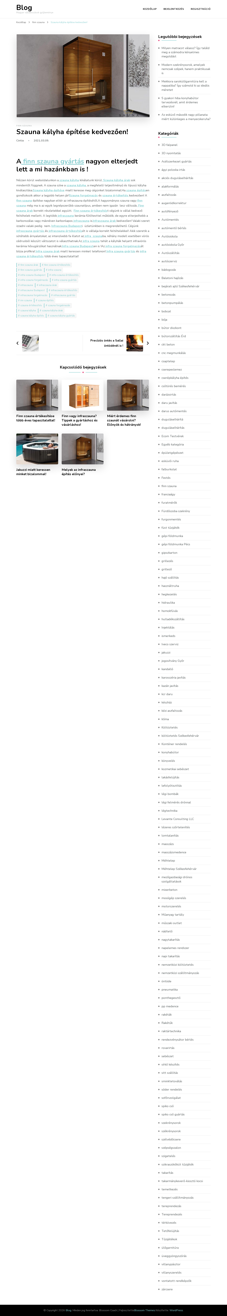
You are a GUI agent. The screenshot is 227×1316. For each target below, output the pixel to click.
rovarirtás (168, 1048)
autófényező (170, 211)
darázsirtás (169, 395)
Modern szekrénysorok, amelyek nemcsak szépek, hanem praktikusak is (186, 69)
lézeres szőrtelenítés (176, 827)
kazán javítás (170, 686)
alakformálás (170, 186)
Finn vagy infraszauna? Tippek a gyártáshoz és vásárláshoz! (80, 420)
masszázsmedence (174, 852)
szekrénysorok (171, 1123)
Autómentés (170, 220)
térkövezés (169, 1223)
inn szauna (26, 300)
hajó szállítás (170, 578)
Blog (24, 7)
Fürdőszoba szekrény (176, 511)
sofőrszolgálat (171, 1098)
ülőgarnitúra (170, 1248)
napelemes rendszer (175, 948)
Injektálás (168, 627)
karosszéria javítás (174, 678)
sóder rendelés (172, 1090)
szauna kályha (28, 310)
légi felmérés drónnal (176, 802)
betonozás (168, 295)
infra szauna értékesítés (65, 275)
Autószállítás (170, 253)
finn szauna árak (29, 265)
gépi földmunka (172, 536)
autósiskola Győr (173, 245)
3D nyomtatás (171, 153)
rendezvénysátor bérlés (178, 1040)
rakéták (167, 1015)
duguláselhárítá (172, 419)
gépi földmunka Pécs (176, 544)
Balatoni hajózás (172, 278)
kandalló (167, 669)
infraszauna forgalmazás (33, 295)
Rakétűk (167, 1023)
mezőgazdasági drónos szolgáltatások (177, 879)
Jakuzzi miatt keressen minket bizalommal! (33, 472)
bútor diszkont (171, 328)
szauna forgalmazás (59, 305)
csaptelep (168, 361)
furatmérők (169, 503)
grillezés (167, 561)
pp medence (170, 1006)
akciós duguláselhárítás (177, 178)
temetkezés (170, 1189)
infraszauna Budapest (32, 290)
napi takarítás (171, 956)
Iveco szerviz (170, 644)
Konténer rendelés (174, 744)
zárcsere (167, 1289)
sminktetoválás (172, 1081)
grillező (167, 569)
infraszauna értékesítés (64, 290)
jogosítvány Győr (173, 661)
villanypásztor (171, 1264)
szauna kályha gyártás (62, 315)
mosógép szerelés (174, 898)
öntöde (166, 981)
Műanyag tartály (173, 915)
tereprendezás (171, 1206)
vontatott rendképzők (176, 1281)
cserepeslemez (172, 370)
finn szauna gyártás (31, 270)
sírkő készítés (170, 1064)
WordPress (176, 1310)
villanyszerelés (171, 1273)
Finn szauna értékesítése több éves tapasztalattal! (35, 418)
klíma (165, 719)
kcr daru (167, 694)
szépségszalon (171, 1148)
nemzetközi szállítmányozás (180, 973)
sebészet (168, 1056)
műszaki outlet (172, 923)
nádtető (167, 931)
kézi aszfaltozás (172, 711)
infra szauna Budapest (33, 275)
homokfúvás (170, 611)
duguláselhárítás (173, 428)
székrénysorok (171, 1131)
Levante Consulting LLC (178, 819)
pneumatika (170, 990)
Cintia (20, 140)
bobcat (166, 311)
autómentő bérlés (174, 228)
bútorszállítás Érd (174, 336)
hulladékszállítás (173, 619)
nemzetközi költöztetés (178, 965)
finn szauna (24, 125)
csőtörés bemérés (174, 386)
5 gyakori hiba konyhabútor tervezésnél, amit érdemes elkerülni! (180, 102)
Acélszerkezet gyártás (177, 161)
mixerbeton (169, 890)
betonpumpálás (172, 303)
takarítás (167, 1173)
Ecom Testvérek (173, 436)
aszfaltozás (169, 195)
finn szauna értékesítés (57, 265)
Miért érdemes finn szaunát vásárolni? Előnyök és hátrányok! (124, 420)
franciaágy (168, 494)
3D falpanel (169, 145)
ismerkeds (168, 636)
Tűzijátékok (169, 1239)
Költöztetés (170, 727)
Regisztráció (201, 9)
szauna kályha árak (52, 310)
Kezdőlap (150, 9)
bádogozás (169, 270)
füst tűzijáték (170, 528)
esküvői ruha (170, 461)
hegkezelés (169, 594)
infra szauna (54, 270)
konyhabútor (170, 752)
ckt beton (168, 344)
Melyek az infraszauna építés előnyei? (79, 472)
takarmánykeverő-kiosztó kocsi (182, 1181)
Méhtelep (168, 861)
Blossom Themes (144, 1310)
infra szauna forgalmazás (34, 280)
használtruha (170, 586)
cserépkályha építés (175, 378)
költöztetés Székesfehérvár (180, 736)
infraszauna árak (48, 285)
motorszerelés (171, 906)
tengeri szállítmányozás (178, 1198)
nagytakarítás (171, 940)
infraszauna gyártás (64, 295)
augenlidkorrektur (174, 203)
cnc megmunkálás (174, 353)
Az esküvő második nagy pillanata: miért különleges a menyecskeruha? (186, 117)
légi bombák (170, 794)
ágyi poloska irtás (173, 170)
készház (167, 702)
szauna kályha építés (32, 315)
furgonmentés (171, 519)
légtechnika (169, 811)
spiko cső (168, 1106)
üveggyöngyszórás (174, 1256)
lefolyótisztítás (172, 786)
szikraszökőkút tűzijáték (178, 1164)
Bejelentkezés (174, 9)
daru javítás (169, 403)
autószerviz (169, 261)
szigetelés (168, 1156)
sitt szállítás (170, 1073)
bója (164, 320)
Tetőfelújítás (170, 1231)
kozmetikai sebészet (175, 769)
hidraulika (168, 603)
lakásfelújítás (170, 777)
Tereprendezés (172, 1214)
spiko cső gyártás (173, 1114)
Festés (166, 478)
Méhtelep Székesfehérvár (179, 869)
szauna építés (46, 300)
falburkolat (169, 469)
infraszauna (26, 285)
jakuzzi (166, 653)
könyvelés (168, 761)
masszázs (168, 844)
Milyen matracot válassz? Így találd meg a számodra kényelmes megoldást (186, 52)
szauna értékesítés (31, 305)
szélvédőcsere (171, 1139)
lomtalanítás (170, 836)
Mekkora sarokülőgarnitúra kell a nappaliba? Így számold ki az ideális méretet (185, 85)
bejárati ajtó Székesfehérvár (180, 286)
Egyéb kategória (173, 444)
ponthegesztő (171, 998)
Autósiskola (169, 236)
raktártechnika (171, 1031)
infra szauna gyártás (65, 280)
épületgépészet (172, 453)
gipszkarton (169, 553)
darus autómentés (174, 411)
